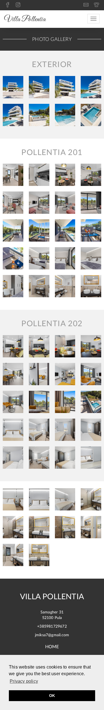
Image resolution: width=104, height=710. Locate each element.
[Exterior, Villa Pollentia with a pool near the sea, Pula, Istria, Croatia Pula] (13, 87)
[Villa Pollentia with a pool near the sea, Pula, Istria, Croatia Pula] (13, 499)
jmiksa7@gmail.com (52, 635)
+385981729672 (52, 626)
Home (52, 647)
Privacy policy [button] (24, 681)
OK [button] (52, 695)
